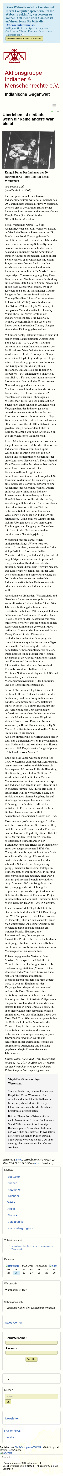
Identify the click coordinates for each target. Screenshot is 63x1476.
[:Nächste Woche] (53, 1266)
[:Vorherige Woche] (12, 1266)
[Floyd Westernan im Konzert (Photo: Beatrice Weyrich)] (31, 149)
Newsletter (12, 1418)
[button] (52, 111)
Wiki (10, 1202)
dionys (19, 1159)
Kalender (13, 1196)
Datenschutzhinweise (19, 24)
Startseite (13, 1176)
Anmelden (31, 1359)
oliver (37, 1163)
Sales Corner (13, 1322)
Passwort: (12, 1348)
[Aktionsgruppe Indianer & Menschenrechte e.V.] (13, 56)
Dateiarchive (15, 1221)
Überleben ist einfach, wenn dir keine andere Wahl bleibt (29, 119)
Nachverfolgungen (19, 1228)
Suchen (12, 1183)
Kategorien (14, 1189)
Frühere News (12, 1430)
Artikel (11, 1208)
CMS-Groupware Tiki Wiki (29, 1447)
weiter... (10, 1437)
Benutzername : (16, 1338)
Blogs (11, 1215)
